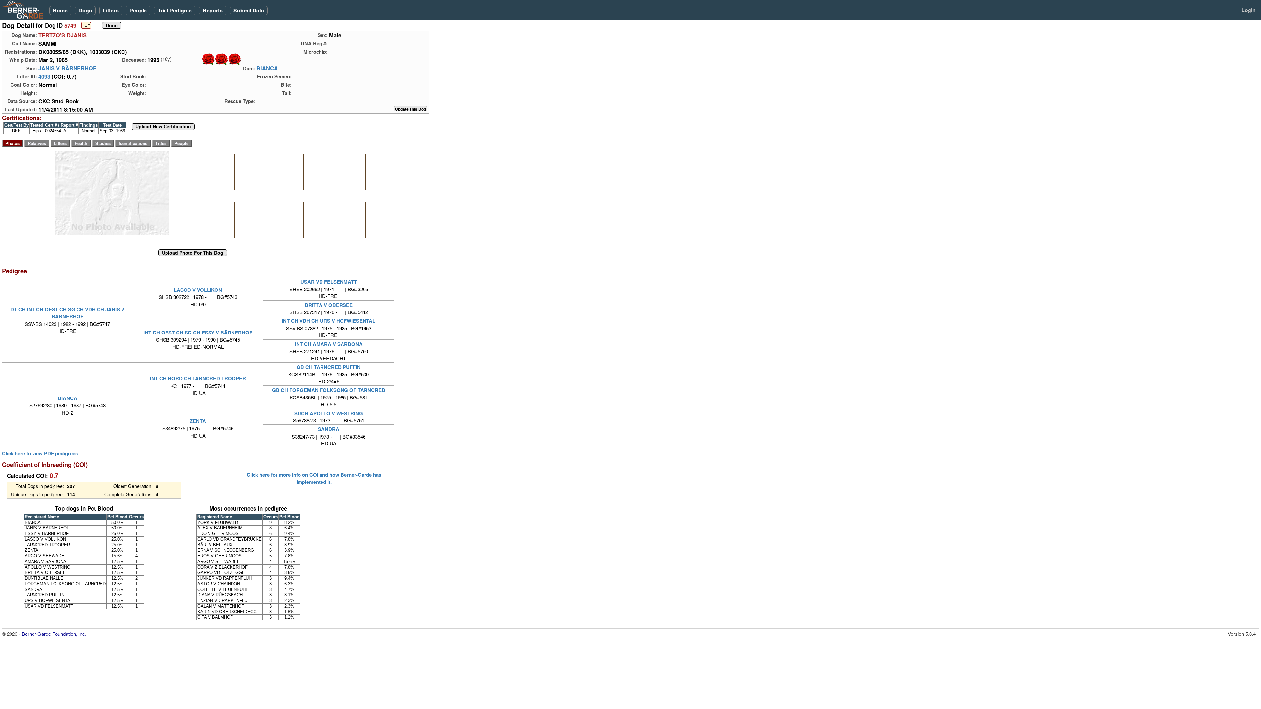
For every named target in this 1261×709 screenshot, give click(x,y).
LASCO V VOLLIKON (198, 289)
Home (60, 10)
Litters (111, 10)
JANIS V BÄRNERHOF (67, 68)
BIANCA (267, 68)
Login (1248, 10)
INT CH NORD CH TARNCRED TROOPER (198, 378)
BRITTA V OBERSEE (329, 305)
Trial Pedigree (175, 10)
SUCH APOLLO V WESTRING (328, 413)
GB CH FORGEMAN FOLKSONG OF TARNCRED (328, 390)
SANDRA (328, 429)
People (138, 10)
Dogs (85, 10)
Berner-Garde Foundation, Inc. (54, 633)
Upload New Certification (163, 126)
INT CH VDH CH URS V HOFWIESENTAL (328, 320)
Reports (213, 10)
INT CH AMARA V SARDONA (329, 344)
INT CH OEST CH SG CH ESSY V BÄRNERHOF (198, 332)
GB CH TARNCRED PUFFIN (329, 367)
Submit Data (248, 10)
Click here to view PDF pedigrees (40, 453)
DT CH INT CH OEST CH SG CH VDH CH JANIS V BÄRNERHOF (67, 313)
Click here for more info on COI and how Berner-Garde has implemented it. (314, 478)
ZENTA (198, 421)
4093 (44, 76)
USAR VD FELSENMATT (328, 281)
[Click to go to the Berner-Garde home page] (24, 9)
